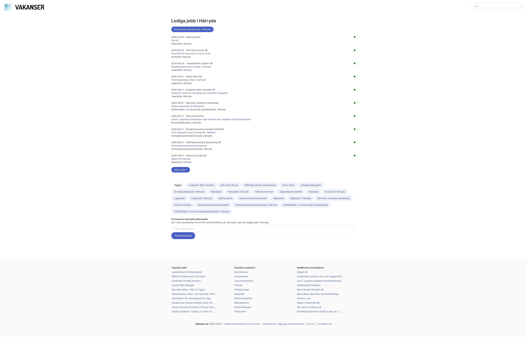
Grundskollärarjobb (311, 185)
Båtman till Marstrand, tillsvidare (188, 276)
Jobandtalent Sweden (291, 191)
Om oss (311, 323)
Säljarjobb (278, 198)
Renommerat (241, 272)
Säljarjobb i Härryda (300, 198)
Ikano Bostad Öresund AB (310, 289)
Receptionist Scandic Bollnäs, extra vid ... (193, 302)
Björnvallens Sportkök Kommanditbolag (317, 294)
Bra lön (175, 40)
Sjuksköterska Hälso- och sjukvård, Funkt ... (194, 294)
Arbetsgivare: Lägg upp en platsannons (283, 323)
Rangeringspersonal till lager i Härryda (191, 66)
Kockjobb (313, 191)
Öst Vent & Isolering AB (309, 307)
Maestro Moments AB (308, 302)
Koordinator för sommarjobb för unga (191, 298)
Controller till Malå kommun (186, 280)
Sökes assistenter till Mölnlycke (187, 106)
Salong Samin (225, 198)
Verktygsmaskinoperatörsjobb (213, 204)
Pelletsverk (240, 311)
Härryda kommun (264, 191)
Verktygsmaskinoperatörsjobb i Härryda (256, 204)
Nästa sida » (180, 169)
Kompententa (241, 276)
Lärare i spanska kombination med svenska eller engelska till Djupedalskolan (211, 119)
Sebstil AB (302, 272)
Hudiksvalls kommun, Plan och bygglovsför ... (320, 276)
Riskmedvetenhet (243, 298)
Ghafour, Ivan (304, 298)
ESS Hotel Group (229, 185)
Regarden (239, 294)
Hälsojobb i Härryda (238, 191)
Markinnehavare (242, 307)
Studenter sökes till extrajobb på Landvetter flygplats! (199, 93)
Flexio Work (288, 185)
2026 (218, 323)
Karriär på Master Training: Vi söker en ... (193, 311)
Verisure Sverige (182, 204)
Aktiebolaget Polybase (308, 285)
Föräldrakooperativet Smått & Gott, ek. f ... (319, 311)
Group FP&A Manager (183, 285)
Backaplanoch (241, 302)
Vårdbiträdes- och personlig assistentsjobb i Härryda (201, 211)
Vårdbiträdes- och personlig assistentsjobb (305, 204)
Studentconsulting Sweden (253, 198)
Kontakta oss (325, 323)
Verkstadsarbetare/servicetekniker (189, 145)
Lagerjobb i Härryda (201, 198)
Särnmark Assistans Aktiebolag (333, 198)
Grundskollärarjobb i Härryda (189, 191)
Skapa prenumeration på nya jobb (242, 323)
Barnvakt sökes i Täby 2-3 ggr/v (188, 289)
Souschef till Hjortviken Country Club (190, 53)
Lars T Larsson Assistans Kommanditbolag (319, 280)
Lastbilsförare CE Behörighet (187, 272)
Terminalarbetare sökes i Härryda (188, 79)
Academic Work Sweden (201, 185)
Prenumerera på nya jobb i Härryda (192, 29)
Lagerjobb (179, 198)
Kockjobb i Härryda (335, 191)
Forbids (238, 285)
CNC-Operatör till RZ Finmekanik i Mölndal (193, 132)
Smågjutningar (241, 289)
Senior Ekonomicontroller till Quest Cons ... (194, 307)
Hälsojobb (216, 191)
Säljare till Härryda (180, 158)
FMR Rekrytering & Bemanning (260, 185)
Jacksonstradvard (243, 280)
